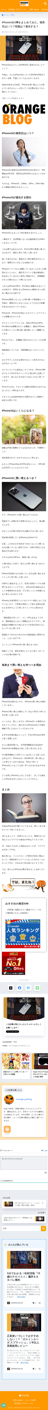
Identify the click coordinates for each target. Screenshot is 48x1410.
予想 (15, 1042)
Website (7, 1134)
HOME (25, 1395)
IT (11, 1046)
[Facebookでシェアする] (20, 988)
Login (45, 1150)
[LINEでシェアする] (37, 988)
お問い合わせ (34, 9)
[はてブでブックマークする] (28, 988)
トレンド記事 (30, 1400)
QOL (17, 1046)
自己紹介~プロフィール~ (18, 9)
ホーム (3, 9)
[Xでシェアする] (11, 988)
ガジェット (26, 1046)
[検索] (43, 1228)
